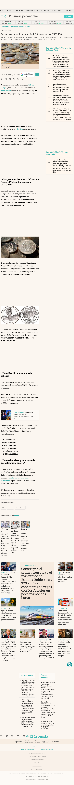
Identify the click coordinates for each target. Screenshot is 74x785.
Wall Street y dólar (18, 11)
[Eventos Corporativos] (29, 741)
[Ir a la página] (5, 16)
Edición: (68, 11)
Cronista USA (5, 26)
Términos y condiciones (37, 759)
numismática (6, 91)
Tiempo (54, 11)
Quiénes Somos (59, 746)
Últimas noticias (5, 11)
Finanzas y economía (17, 26)
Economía (29, 11)
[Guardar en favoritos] (37, 74)
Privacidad (37, 762)
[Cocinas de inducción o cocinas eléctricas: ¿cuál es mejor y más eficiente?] (65, 566)
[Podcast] (45, 742)
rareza (6, 147)
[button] (69, 664)
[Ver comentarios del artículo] (22, 79)
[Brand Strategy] (37, 741)
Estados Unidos (20, 508)
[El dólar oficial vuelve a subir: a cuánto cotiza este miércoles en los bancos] (25, 524)
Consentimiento (37, 766)
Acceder (68, 16)
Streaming (47, 11)
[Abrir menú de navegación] (2, 16)
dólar (28, 26)
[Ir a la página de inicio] (37, 736)
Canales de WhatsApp (29, 746)
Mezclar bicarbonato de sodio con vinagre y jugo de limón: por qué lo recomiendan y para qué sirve (62, 87)
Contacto (12, 746)
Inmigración (38, 11)
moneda (10, 508)
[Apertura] (19, 742)
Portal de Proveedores (27, 749)
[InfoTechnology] (55, 741)
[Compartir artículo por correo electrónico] (18, 79)
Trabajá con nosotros (47, 749)
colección (19, 129)
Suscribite (45, 746)
